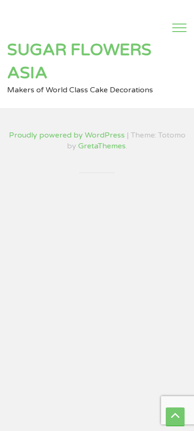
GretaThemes (102, 146)
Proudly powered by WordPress (67, 135)
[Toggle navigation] (179, 28)
